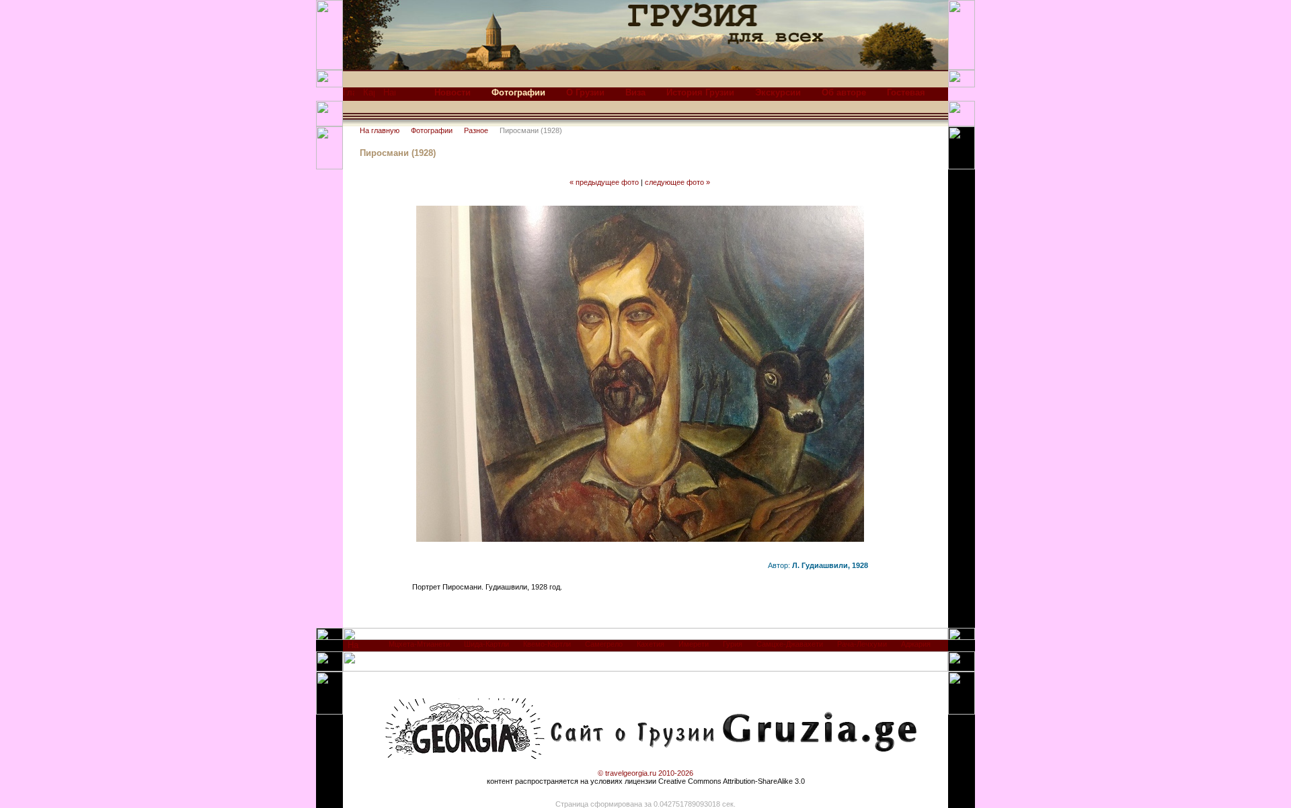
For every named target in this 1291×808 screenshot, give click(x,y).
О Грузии (585, 92)
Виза (635, 92)
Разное (476, 130)
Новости (452, 92)
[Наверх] (353, 648)
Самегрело (604, 644)
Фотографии (432, 130)
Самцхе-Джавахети (789, 644)
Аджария (916, 644)
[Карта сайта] (369, 96)
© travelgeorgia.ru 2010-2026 (645, 773)
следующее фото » (677, 182)
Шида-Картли (486, 644)
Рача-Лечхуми (862, 644)
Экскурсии (778, 92)
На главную (379, 130)
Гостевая (906, 92)
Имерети (693, 644)
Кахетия (650, 644)
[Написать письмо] (389, 96)
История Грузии (700, 92)
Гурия (732, 644)
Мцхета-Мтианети (419, 644)
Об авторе (844, 92)
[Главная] (348, 96)
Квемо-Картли (547, 644)
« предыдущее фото (604, 182)
